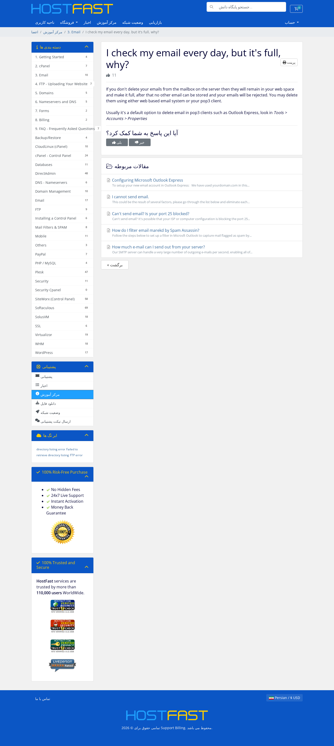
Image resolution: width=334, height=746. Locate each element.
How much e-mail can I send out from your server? (181, 249)
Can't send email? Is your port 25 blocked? (180, 216)
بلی (119, 142)
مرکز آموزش (106, 22)
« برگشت (114, 265)
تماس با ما (42, 698)
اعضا (34, 32)
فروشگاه (67, 22)
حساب (290, 22)
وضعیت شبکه (132, 22)
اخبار (87, 22)
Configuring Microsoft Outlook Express (180, 182)
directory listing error (50, 449)
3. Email (73, 32)
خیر (141, 142)
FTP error (76, 455)
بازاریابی (155, 22)
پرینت (290, 62)
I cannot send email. (180, 199)
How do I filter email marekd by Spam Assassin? (181, 233)
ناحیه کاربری (44, 22)
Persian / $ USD (287, 697)
